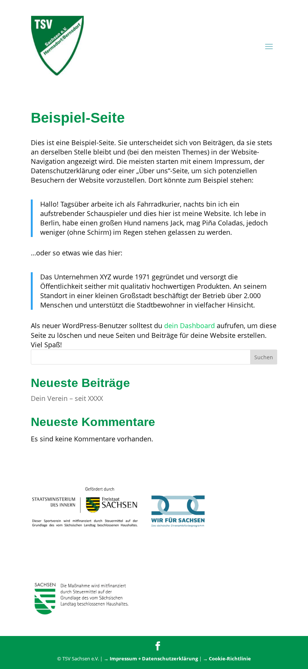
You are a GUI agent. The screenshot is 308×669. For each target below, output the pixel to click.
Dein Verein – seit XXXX (67, 398)
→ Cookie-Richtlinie (227, 658)
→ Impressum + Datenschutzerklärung (151, 658)
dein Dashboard (189, 325)
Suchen (263, 357)
